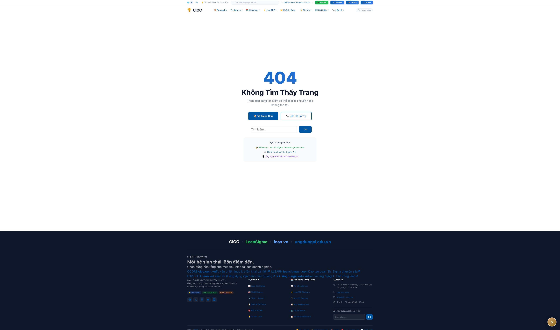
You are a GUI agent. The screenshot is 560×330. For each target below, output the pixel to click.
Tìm (305, 129)
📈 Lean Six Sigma (256, 286)
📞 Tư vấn (367, 2)
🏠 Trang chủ (220, 10)
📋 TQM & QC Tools (257, 304)
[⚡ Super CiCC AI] (551, 321)
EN (197, 2)
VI (191, 2)
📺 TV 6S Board (298, 310)
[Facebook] (189, 299)
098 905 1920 (343, 292)
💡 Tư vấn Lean (255, 316)
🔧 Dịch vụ (236, 10)
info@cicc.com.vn (303, 2)
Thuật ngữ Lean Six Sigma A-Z (281, 152)
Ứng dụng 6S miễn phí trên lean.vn (281, 156)
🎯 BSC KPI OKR (255, 310)
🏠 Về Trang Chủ (263, 116)
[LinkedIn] (214, 299)
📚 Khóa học (253, 10)
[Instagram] (202, 299)
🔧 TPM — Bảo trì (256, 298)
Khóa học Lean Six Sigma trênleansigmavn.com (281, 147)
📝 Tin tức (305, 10)
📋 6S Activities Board (301, 316)
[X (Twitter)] (195, 299)
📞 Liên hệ (338, 10)
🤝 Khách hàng (288, 10)
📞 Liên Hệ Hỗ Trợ (296, 116)
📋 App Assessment (300, 304)
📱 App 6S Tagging (299, 298)
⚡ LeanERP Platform (300, 292)
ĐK (369, 317)
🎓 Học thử (321, 2)
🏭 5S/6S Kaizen (255, 292)
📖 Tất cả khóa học (299, 286)
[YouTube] (208, 299)
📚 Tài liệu (352, 2)
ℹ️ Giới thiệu (322, 10)
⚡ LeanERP (269, 10)
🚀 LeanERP (337, 2)
